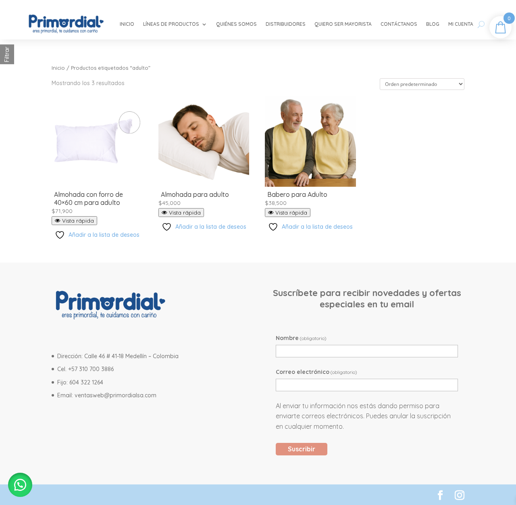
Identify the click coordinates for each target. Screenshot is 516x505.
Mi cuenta (460, 24)
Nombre (301, 338)
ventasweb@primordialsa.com (115, 395)
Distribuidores (286, 24)
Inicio (127, 24)
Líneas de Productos (171, 24)
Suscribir (301, 449)
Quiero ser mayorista (343, 24)
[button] (20, 485)
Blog (432, 24)
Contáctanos (399, 24)
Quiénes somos (236, 24)
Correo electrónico (316, 372)
